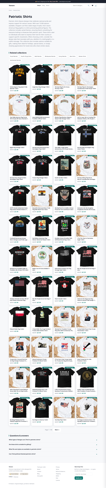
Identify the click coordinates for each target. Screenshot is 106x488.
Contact (39, 471)
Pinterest (16, 477)
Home (10, 10)
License (58, 480)
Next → (57, 430)
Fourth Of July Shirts (26, 56)
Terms (57, 469)
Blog (43, 5)
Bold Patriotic (38, 56)
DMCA (57, 476)
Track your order (41, 467)
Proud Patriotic (14, 56)
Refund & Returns (60, 471)
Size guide (40, 476)
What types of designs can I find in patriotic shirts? (24, 440)
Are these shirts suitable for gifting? (20, 444)
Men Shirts (72, 56)
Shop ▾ (39, 5)
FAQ (57, 478)
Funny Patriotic (63, 56)
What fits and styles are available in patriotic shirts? (25, 449)
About (47, 5)
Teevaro (12, 5)
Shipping (58, 473)
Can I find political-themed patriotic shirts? (22, 454)
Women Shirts (82, 56)
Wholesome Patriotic (50, 56)
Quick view (12, 91)
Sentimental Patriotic (15, 60)
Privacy (58, 467)
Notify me (79, 478)
